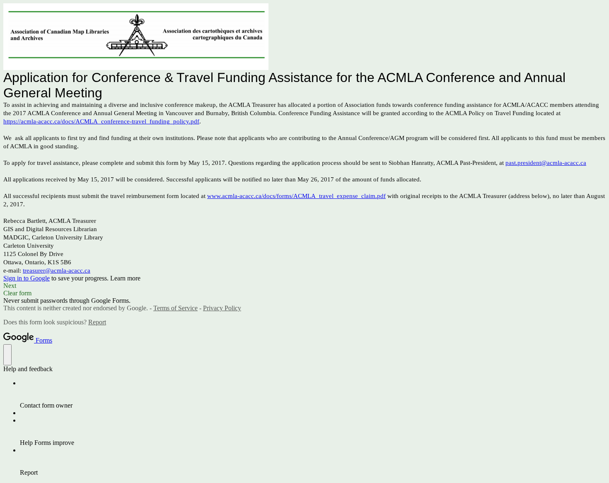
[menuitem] (313, 394)
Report (97, 322)
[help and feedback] (7, 354)
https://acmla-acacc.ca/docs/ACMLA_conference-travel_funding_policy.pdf (101, 121)
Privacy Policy (222, 308)
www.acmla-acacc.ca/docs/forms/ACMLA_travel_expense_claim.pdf (296, 196)
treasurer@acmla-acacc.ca (56, 270)
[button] (304, 286)
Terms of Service (175, 308)
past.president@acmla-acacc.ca (545, 162)
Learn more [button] (125, 278)
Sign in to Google (26, 278)
